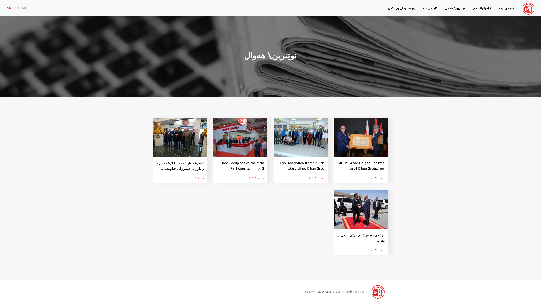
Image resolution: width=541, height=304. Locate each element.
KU (9, 8)
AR (16, 8)
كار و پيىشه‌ (430, 9)
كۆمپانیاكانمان (482, 9)
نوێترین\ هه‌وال (455, 9)
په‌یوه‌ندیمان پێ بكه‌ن (401, 9)
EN (24, 8)
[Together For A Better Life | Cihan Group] (528, 9)
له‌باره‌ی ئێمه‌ (507, 9)
